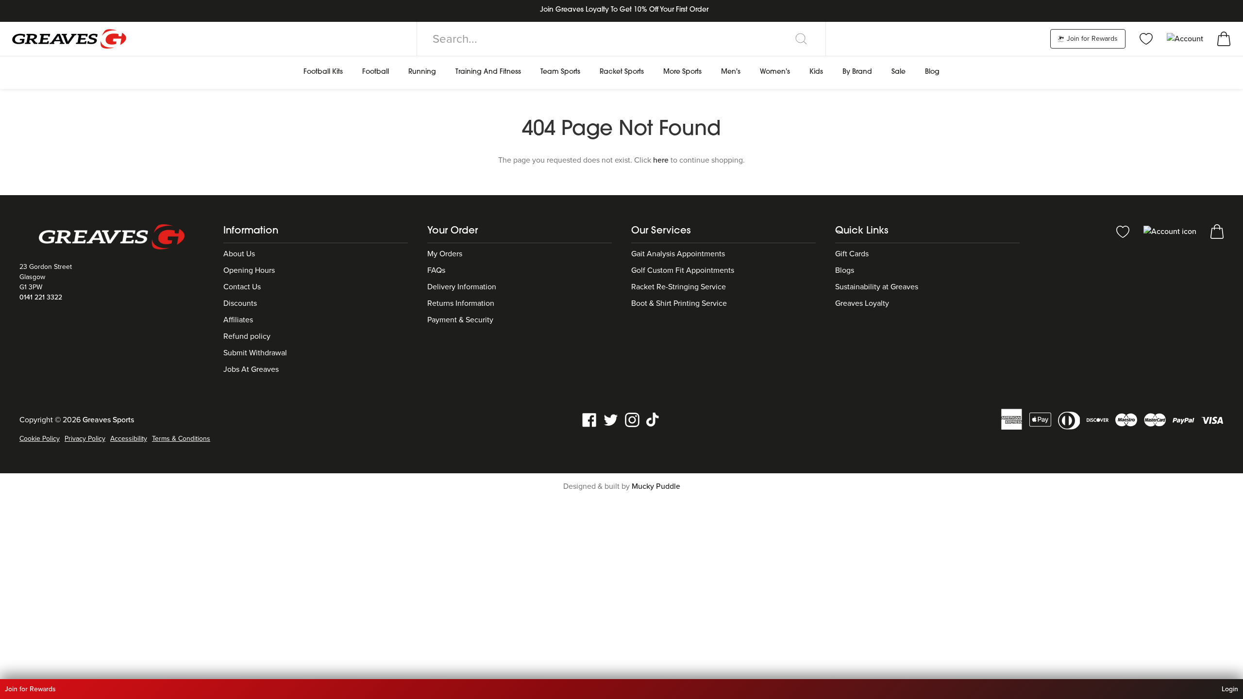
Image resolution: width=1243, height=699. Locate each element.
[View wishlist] (1146, 38)
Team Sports (560, 72)
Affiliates (238, 320)
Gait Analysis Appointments (678, 254)
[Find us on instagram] (632, 419)
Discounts (240, 303)
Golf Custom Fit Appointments (682, 270)
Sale (898, 72)
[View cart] (1223, 38)
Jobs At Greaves (251, 369)
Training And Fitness (488, 72)
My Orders (444, 254)
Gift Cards (852, 254)
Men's (730, 72)
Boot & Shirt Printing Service (679, 303)
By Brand (857, 72)
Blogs (844, 270)
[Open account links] (1186, 38)
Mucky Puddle (656, 486)
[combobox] (621, 39)
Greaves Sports (108, 420)
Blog (932, 72)
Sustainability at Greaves (876, 287)
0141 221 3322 (40, 297)
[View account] (1170, 231)
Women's (775, 72)
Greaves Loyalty (862, 303)
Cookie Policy (39, 438)
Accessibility (128, 438)
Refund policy (246, 336)
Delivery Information (461, 287)
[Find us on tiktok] (653, 419)
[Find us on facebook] (589, 419)
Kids (816, 72)
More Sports (682, 72)
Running (422, 72)
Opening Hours (249, 270)
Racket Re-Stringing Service (678, 287)
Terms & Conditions (181, 438)
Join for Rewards (1091, 38)
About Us (239, 254)
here (661, 160)
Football (375, 72)
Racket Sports (622, 72)
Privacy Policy (85, 438)
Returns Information (460, 303)
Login (1230, 689)
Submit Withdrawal (255, 353)
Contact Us (242, 287)
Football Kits (323, 72)
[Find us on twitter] (611, 419)
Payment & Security (460, 320)
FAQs (436, 270)
